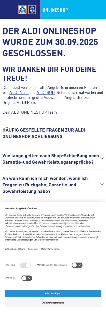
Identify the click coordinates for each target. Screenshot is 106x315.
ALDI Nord (19, 92)
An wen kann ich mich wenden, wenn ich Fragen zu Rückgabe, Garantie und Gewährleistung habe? (45, 184)
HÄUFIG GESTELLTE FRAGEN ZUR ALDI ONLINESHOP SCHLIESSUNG (43, 133)
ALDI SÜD (46, 92)
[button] (53, 158)
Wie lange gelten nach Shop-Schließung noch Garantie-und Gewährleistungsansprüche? (50, 158)
